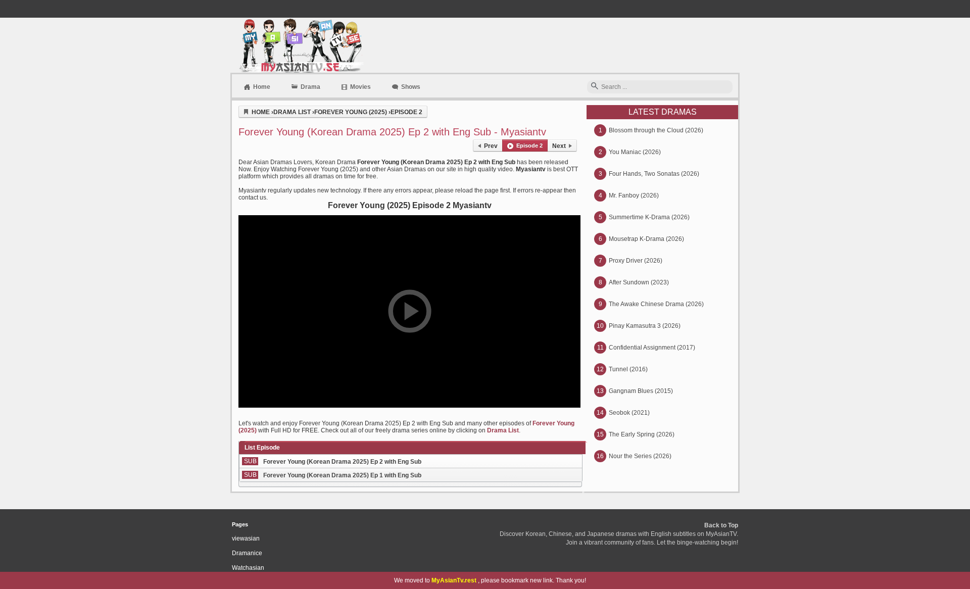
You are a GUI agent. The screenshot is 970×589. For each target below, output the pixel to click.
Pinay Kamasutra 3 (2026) (645, 325)
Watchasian (248, 567)
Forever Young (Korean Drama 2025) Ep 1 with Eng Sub (342, 475)
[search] (595, 86)
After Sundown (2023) (639, 282)
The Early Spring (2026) (641, 434)
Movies (360, 86)
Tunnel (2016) (628, 369)
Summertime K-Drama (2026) (649, 217)
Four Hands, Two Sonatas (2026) (654, 173)
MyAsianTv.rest (453, 580)
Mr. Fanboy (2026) (634, 195)
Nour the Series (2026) (640, 456)
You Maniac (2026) (635, 152)
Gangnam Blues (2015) (641, 391)
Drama (310, 86)
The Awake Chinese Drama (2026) (656, 304)
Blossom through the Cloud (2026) (656, 130)
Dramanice (247, 553)
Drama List (503, 430)
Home (261, 86)
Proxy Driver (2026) (635, 260)
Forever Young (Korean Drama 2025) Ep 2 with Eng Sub (342, 461)
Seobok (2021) (629, 412)
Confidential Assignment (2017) (652, 347)
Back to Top (721, 525)
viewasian (246, 538)
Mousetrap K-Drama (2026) (646, 238)
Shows (410, 86)
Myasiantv (300, 45)
